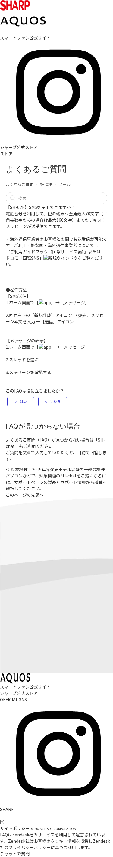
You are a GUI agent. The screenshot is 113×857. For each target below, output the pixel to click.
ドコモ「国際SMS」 (24, 258)
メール (65, 184)
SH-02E (46, 184)
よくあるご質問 (19, 184)
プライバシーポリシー (29, 847)
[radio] (20, 401)
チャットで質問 (15, 854)
